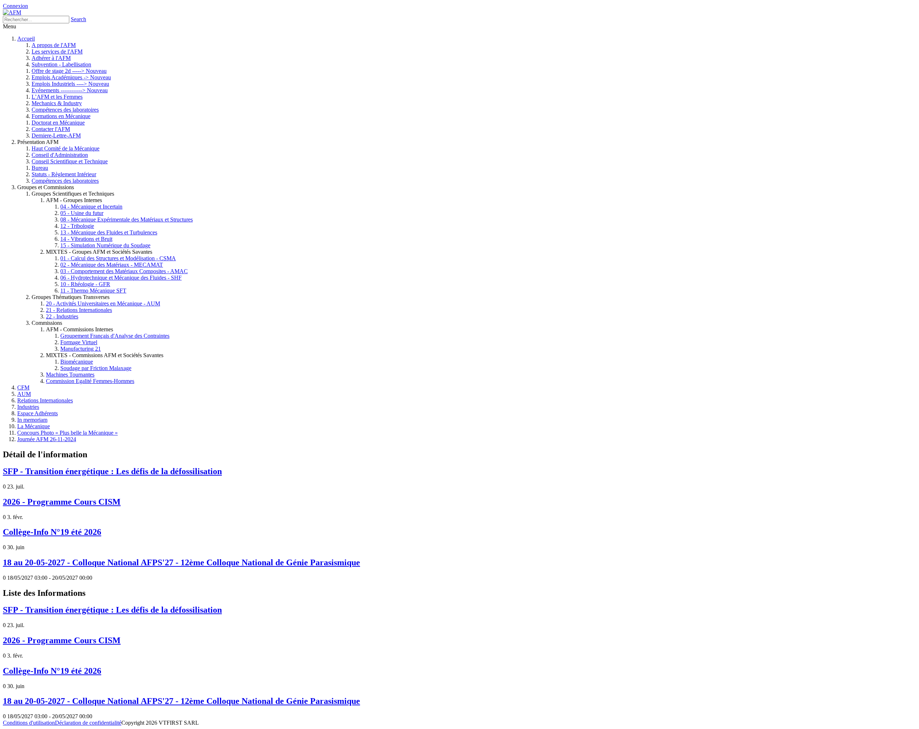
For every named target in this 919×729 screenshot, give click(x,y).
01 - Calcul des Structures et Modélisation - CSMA (118, 258)
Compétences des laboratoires (65, 110)
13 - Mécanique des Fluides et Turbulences (108, 232)
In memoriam (32, 420)
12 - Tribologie (77, 226)
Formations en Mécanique (61, 116)
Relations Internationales (45, 400)
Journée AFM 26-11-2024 (46, 439)
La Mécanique (33, 426)
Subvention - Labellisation (61, 64)
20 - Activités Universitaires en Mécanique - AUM (103, 303)
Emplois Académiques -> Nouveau (71, 77)
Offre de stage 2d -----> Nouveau (69, 71)
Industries (28, 407)
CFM (23, 387)
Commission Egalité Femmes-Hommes (90, 381)
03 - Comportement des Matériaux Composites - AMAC (124, 271)
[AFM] (12, 12)
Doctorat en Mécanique (58, 123)
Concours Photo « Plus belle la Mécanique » (67, 433)
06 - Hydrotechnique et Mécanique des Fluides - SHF (121, 278)
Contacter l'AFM (51, 129)
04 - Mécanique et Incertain (91, 207)
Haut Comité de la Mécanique (65, 148)
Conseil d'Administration (60, 155)
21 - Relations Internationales (79, 310)
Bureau (40, 168)
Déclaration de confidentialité (88, 723)
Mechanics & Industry (57, 103)
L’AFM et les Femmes (57, 97)
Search (78, 19)
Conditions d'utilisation (29, 723)
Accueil (26, 39)
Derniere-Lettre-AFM (56, 135)
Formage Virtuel (78, 342)
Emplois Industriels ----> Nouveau (70, 84)
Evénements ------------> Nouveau (70, 90)
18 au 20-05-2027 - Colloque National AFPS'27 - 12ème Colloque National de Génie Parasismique (181, 562)
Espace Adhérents (37, 413)
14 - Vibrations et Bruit (86, 239)
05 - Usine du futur (81, 213)
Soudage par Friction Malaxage (95, 368)
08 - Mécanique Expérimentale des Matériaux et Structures (126, 219)
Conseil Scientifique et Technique (70, 161)
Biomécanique (76, 362)
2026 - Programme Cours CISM (62, 501)
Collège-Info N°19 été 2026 (52, 532)
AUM (24, 394)
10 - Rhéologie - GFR (85, 284)
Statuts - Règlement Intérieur (64, 174)
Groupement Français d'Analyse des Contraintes (114, 336)
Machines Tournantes (70, 374)
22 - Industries (62, 316)
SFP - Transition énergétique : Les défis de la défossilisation (112, 471)
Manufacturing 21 (80, 349)
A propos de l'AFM (54, 45)
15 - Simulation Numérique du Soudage (105, 245)
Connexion (15, 6)
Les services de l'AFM (57, 51)
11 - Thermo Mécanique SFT (93, 291)
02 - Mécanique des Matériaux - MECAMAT (111, 265)
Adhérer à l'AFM (51, 58)
